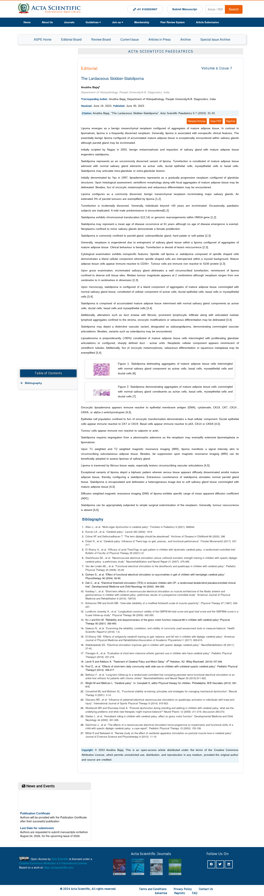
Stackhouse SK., (95, 558)
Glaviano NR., (93, 699)
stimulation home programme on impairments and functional (188, 725)
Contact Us (206, 889)
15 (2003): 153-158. (191, 728)
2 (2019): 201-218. (105, 657)
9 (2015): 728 (124, 598)
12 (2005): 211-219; (191, 711)
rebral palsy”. (225, 733)
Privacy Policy (183, 889)
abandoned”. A (165, 536)
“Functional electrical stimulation (133, 566)
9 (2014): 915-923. (158, 703)
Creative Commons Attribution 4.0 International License (53, 863)
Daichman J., (93, 725)
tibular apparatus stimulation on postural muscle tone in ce (185, 733)
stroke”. (139, 678)
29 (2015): (191, 678)
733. (134, 598)
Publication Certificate (35, 807)
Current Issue (129, 39)
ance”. (223, 628)
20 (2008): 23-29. (115, 570)
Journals (69, 22)
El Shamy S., (93, 549)
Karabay (90, 591)
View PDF (215, 121)
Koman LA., (92, 531)
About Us (47, 22)
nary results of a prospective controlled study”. (171, 595)
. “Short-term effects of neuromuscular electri (128, 591)
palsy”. (222, 566)
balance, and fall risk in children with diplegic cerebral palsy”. (190, 636)
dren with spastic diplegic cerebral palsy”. (177, 645)
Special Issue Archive (215, 39)
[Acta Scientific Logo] (49, 9)
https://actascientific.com (58, 867)
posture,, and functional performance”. (179, 541)
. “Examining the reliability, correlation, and (128, 628)
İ (95, 591)
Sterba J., (91, 716)
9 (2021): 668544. (185, 527)
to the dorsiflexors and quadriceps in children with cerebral (185, 566)
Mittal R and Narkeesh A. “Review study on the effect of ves (119, 733)
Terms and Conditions (153, 889)
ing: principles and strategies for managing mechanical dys (185, 691)
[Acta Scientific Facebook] (211, 864)
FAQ (194, 893)
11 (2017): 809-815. (192, 640)
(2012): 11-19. (149, 736)
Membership (141, 22)
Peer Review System (172, 22)
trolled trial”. (229, 549)
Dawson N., (92, 628)
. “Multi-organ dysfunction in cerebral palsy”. (125, 527)
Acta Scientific (59, 859)
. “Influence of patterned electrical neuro (129, 699)
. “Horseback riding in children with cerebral (126, 716)
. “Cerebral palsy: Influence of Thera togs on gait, (129, 541)
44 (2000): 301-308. (108, 720)
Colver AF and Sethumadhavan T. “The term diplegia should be (121, 536)
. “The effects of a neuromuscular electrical (130, 725)
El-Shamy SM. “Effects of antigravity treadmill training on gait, (120, 636)
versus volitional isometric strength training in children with (187, 558)
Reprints (230, 121)
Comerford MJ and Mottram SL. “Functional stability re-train (118, 691)
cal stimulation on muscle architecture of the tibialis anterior (186, 591)
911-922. (202, 678)
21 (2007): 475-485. (179, 561)
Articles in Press (159, 39)
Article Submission (207, 22)
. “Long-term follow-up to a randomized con (128, 674)
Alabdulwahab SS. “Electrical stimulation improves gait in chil (119, 645)
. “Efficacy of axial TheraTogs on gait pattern (131, 549)
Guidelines (92, 22)
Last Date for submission (37, 822)
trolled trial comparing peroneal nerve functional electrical (184, 674)
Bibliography (33, 383)
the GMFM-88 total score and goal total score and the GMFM (189, 611)
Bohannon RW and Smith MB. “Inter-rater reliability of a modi (119, 603)
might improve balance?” (150, 711)
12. (142, 553)
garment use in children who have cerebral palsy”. (183, 653)
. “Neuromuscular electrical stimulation (132, 558)
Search (234, 9)
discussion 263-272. (214, 711)
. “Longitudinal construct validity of (135, 611)
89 (133, 615)
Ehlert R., (91, 541)
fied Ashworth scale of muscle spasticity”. (177, 603)
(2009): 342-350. (145, 615)
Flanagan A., (92, 653)
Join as (116, 22)
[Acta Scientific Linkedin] (229, 864)
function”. (223, 691)
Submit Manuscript (184, 9)
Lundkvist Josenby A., (98, 611)
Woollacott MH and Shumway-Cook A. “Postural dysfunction (119, 708)
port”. (145, 728)
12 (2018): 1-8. (112, 632)
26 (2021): (135, 553)
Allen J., (90, 527)
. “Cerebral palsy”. (114, 531)
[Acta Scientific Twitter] (220, 864)
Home (27, 22)
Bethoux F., (92, 674)
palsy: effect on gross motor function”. (172, 716)
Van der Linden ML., (97, 566)
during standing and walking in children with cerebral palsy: (187, 708)
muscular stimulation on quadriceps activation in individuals (184, 699)
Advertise (161, 893)
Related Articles (197, 121)
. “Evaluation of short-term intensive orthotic (129, 653)
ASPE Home (42, 39)
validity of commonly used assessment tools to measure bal (186, 628)
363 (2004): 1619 (142, 531)
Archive (185, 39)
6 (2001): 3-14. (103, 695)
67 (222, 603)
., (97, 591)
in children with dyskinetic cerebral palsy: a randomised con (190, 549)
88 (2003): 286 (217, 536)
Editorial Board (71, 39)
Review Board (101, 39)
